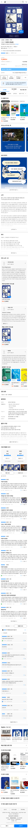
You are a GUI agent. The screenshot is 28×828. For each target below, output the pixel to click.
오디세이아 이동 (5, 785)
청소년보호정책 (19, 818)
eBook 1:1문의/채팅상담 (13, 813)
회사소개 (12, 819)
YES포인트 (3, 64)
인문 (6, 394)
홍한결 (15, 46)
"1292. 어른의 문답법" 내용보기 (14, 527)
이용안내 (3, 404)
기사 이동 (6, 735)
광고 (16, 820)
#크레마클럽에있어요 (5, 101)
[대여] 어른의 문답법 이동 (6, 294)
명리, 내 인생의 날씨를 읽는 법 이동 (15, 785)
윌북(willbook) (4, 48)
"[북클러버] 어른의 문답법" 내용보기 (14, 513)
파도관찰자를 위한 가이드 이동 (16, 378)
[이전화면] (1, 2)
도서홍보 (12, 820)
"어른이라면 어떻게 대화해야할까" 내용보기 (14, 599)
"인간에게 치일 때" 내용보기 (14, 584)
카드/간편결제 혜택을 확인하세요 (19, 72)
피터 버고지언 (4, 46)
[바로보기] (17, 467)
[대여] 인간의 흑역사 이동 (6, 377)
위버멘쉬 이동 (15, 761)
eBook (2, 394)
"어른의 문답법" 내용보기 (14, 485)
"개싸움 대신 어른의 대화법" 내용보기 (14, 499)
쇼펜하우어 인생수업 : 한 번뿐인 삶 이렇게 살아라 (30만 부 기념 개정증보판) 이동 (5, 761)
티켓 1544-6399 (14, 812)
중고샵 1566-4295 (22, 812)
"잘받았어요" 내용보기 (14, 613)
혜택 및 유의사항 (7, 461)
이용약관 (7, 818)
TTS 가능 (11, 407)
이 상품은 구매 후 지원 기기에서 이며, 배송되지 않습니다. (16, 83)
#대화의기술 (22, 101)
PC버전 (9, 819)
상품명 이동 (5, 112)
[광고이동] (23, 2)
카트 (26, 2)
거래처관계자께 (17, 819)
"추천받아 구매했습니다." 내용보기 (14, 556)
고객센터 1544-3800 (6, 812)
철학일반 (10, 394)
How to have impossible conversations (12, 50)
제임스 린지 (9, 46)
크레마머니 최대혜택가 (5, 61)
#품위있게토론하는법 (14, 101)
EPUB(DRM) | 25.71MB (13, 416)
